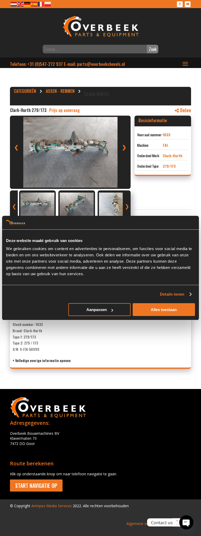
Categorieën (25, 91)
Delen (185, 110)
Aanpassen (96, 309)
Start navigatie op (36, 485)
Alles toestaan (164, 309)
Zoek (153, 49)
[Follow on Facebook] (180, 4)
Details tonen (172, 294)
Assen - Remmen (60, 91)
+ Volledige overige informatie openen (42, 360)
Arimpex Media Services (51, 505)
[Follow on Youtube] (188, 4)
